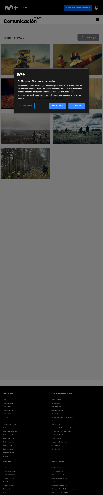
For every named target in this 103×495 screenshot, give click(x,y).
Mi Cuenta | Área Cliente (60, 475)
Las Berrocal (56, 424)
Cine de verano (8, 421)
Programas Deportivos (59, 442)
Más (25, 7)
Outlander (55, 421)
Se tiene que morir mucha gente (62, 417)
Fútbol (5, 468)
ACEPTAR (77, 106)
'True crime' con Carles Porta (61, 431)
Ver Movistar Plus (57, 468)
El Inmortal (55, 414)
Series (5, 428)
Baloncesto (7, 489)
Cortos (5, 417)
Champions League (9, 471)
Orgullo (5, 456)
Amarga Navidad (57, 410)
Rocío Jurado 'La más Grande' (62, 428)
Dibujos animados (58, 438)
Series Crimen (8, 445)
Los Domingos (56, 407)
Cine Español (7, 407)
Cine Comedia (8, 410)
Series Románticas (9, 435)
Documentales (8, 449)
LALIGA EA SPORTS (9, 475)
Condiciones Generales (59, 478)
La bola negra (56, 403)
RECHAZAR (57, 106)
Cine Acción (7, 414)
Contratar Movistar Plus (59, 485)
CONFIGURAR (26, 106)
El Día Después (8, 482)
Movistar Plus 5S (57, 449)
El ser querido (56, 400)
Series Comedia (8, 442)
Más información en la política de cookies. (44, 98)
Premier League (8, 478)
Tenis (4, 492)
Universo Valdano (9, 485)
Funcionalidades (57, 471)
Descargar (91, 37)
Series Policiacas (8, 438)
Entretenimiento (8, 452)
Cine (4, 400)
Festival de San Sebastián (60, 435)
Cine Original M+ (8, 403)
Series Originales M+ (10, 431)
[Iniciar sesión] (96, 8)
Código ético (56, 482)
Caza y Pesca (56, 445)
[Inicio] (11, 7)
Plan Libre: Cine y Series (60, 492)
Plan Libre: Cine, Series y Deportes (63, 489)
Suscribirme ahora (78, 7)
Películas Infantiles (9, 424)
